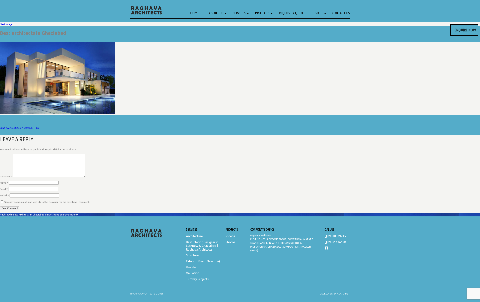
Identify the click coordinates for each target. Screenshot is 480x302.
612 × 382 (34, 128)
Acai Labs (342, 293)
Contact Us (341, 13)
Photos (230, 242)
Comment (6, 176)
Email (4, 189)
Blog (318, 13)
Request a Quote (292, 13)
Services (239, 13)
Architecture (194, 236)
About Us (216, 13)
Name (4, 182)
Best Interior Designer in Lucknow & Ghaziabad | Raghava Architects (202, 245)
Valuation (192, 273)
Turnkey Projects (197, 279)
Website (4, 195)
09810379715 (336, 236)
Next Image (6, 24)
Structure (192, 255)
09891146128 (336, 242)
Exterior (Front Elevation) (203, 261)
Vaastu (191, 267)
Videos (230, 236)
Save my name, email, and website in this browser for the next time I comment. (47, 202)
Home (194, 13)
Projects (262, 13)
